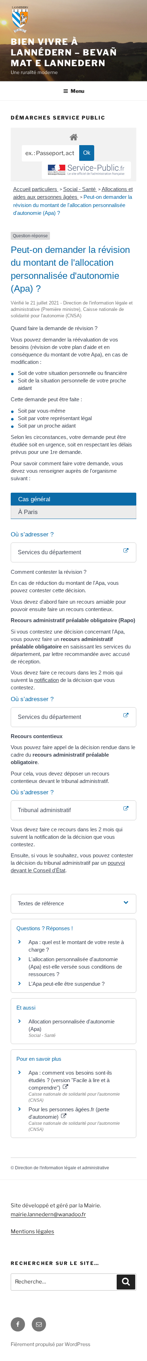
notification (46, 680)
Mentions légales (32, 1231)
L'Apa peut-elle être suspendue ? (67, 984)
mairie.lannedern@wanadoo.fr (48, 1214)
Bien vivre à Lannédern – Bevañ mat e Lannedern (64, 52)
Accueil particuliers (36, 189)
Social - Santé (80, 189)
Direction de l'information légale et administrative (62, 1167)
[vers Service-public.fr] (86, 170)
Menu (77, 91)
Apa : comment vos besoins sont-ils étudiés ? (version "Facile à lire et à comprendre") (70, 1080)
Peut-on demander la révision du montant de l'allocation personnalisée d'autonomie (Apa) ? (72, 205)
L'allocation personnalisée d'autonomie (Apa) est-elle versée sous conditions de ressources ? (75, 966)
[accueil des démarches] (73, 136)
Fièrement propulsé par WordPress (50, 1344)
